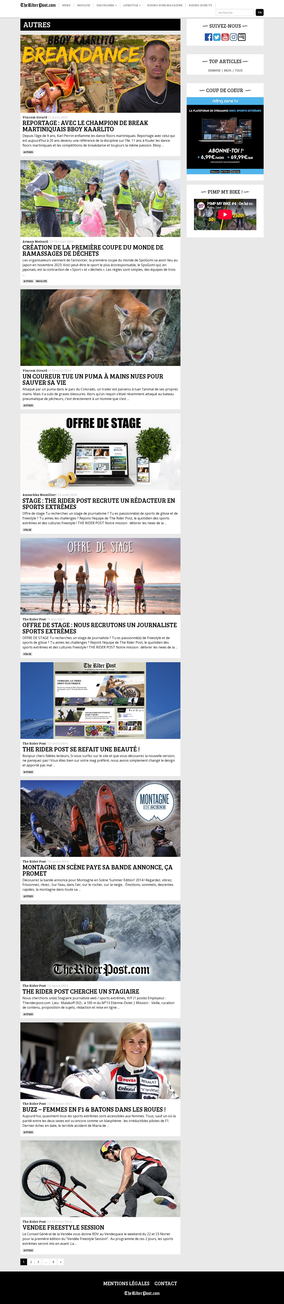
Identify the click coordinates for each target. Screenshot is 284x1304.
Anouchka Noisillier (39, 494)
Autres (28, 152)
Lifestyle (131, 5)
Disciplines (105, 5)
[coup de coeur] (225, 135)
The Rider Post (34, 619)
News (66, 5)
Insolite (83, 5)
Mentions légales (126, 1283)
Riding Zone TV (200, 5)
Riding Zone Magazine (164, 5)
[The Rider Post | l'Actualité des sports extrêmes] (38, 5)
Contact (165, 1283)
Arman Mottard (35, 241)
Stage (27, 529)
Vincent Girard (34, 117)
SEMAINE (214, 70)
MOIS (227, 70)
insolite (41, 281)
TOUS (239, 70)
